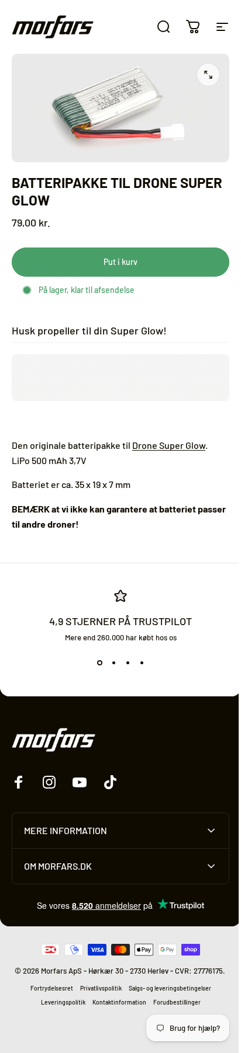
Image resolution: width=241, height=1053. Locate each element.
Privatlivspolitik (96, 993)
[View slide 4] (142, 663)
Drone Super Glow (168, 445)
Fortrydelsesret (47, 993)
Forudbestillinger (172, 1007)
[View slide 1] (99, 663)
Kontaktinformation (115, 1007)
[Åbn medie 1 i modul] (208, 74)
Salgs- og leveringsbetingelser (165, 993)
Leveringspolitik (58, 1007)
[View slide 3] (127, 663)
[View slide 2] (113, 663)
